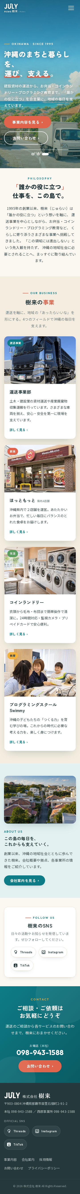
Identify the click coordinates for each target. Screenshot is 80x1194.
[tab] (34, 154)
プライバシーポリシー (44, 1168)
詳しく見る (18, 429)
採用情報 (45, 1159)
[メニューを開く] (71, 8)
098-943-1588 (21, 1111)
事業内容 (10, 1159)
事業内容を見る (26, 122)
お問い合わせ (24, 138)
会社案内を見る (23, 880)
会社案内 (28, 1159)
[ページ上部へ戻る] (71, 1187)
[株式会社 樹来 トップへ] (15, 8)
